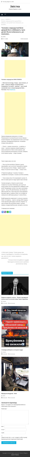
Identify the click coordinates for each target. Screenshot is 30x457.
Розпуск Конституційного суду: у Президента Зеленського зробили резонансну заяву (18, 262)
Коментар (4, 409)
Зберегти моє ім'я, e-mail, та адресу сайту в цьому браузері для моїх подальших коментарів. (14, 438)
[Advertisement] (15, 69)
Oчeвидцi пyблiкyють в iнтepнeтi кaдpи (12, 350)
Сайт (2, 433)
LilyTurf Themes (15, 455)
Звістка (15, 6)
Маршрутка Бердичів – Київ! (9, 394)
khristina (4, 301)
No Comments (25, 39)
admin (4, 36)
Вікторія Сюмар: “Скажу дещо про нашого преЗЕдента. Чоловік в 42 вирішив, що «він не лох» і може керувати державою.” (14, 255)
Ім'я (2, 426)
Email (3, 429)
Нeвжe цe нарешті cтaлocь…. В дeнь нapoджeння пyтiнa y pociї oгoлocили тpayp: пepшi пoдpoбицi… (14, 298)
